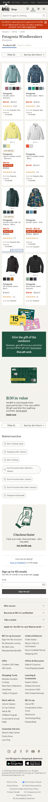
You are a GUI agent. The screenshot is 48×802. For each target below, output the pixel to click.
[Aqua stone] (33, 88)
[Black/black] (14, 88)
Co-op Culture (8, 707)
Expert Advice (24, 45)
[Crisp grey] (31, 146)
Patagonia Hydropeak (16, 495)
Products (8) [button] (9, 45)
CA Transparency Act (32, 792)
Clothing (14, 32)
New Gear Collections (11, 686)
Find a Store (7, 736)
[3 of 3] (13, 208)
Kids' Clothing (12, 460)
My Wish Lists (8, 647)
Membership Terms (24, 795)
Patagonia (5, 32)
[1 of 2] (35, 208)
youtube (33, 751)
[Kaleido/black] (27, 212)
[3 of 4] (13, 84)
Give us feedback (18, 562)
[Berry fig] (17, 88)
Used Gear (6, 689)
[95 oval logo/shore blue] (31, 212)
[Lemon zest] (8, 146)
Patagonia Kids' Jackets (16, 452)
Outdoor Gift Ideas (10, 664)
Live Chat (6, 740)
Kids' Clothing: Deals (15, 444)
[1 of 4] (10, 84)
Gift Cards (6, 668)
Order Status (31, 639)
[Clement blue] (8, 212)
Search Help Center (11, 732)
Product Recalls (13, 792)
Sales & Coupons (32, 664)
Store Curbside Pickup (35, 650)
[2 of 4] (12, 84)
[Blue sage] (10, 88)
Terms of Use (12, 782)
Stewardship (30, 722)
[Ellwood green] (27, 279)
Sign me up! (24, 591)
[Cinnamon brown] (12, 279)
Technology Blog (32, 718)
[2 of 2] (36, 208)
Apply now (11, 414)
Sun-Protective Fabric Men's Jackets (21, 487)
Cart (38, 8)
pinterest (27, 751)
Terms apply (35, 348)
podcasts (39, 751)
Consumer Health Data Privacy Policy (23, 789)
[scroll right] (21, 88)
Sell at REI (6, 711)
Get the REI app (24, 545)
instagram (9, 751)
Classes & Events (32, 686)
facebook (21, 751)
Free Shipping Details (34, 668)
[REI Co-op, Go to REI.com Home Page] (5, 8)
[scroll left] (3, 88)
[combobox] (24, 15)
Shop (14, 9)
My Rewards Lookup (11, 643)
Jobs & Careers (8, 704)
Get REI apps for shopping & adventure (24, 758)
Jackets (22, 32)
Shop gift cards (24, 352)
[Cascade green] (4, 212)
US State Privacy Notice (31, 786)
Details (36, 575)
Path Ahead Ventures (34, 693)
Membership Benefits (11, 650)
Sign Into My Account (12, 639)
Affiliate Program (9, 715)
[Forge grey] (12, 212)
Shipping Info (31, 654)
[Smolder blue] (8, 279)
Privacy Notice (12, 786)
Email (4, 580)
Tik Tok (15, 751)
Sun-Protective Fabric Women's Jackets (19, 469)
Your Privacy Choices (32, 782)
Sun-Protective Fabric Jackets (19, 479)
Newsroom (30, 714)
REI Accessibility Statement (24, 798)
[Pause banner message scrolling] (45, 22)
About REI (29, 704)
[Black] (35, 212)
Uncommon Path (32, 689)
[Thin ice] (4, 146)
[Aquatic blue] (29, 88)
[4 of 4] (14, 84)
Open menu (43, 8)
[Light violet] (6, 88)
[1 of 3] (11, 208)
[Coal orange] (27, 146)
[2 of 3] (12, 208)
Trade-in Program (9, 693)
